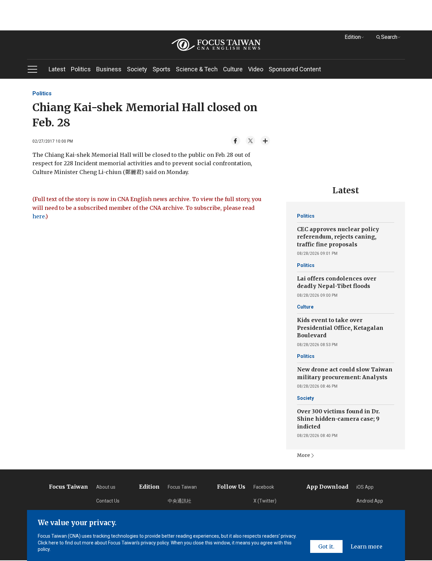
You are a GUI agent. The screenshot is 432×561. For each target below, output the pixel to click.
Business (109, 69)
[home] (216, 44)
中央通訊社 (179, 501)
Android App (369, 501)
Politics (81, 69)
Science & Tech (197, 69)
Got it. (326, 546)
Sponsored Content (295, 69)
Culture (233, 69)
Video (255, 69)
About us (105, 487)
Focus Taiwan (182, 487)
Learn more (366, 546)
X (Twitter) (264, 501)
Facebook (263, 487)
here (38, 216)
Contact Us (107, 501)
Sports (161, 69)
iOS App (365, 487)
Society (137, 69)
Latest (57, 69)
